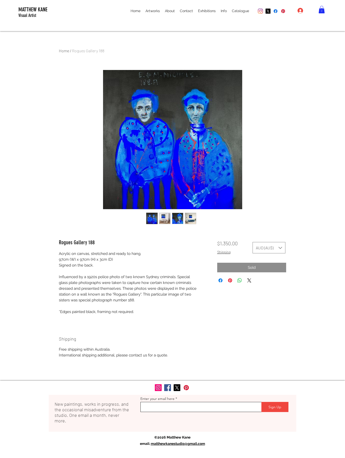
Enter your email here (157, 398)
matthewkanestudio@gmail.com (178, 444)
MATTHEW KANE (32, 9)
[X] (267, 11)
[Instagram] (260, 11)
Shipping (224, 252)
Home (64, 50)
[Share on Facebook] (220, 280)
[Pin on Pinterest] (230, 280)
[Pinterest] (283, 11)
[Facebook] (275, 11)
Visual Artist (27, 15)
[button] (152, 11)
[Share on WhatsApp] (240, 280)
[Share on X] (249, 280)
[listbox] (269, 247)
